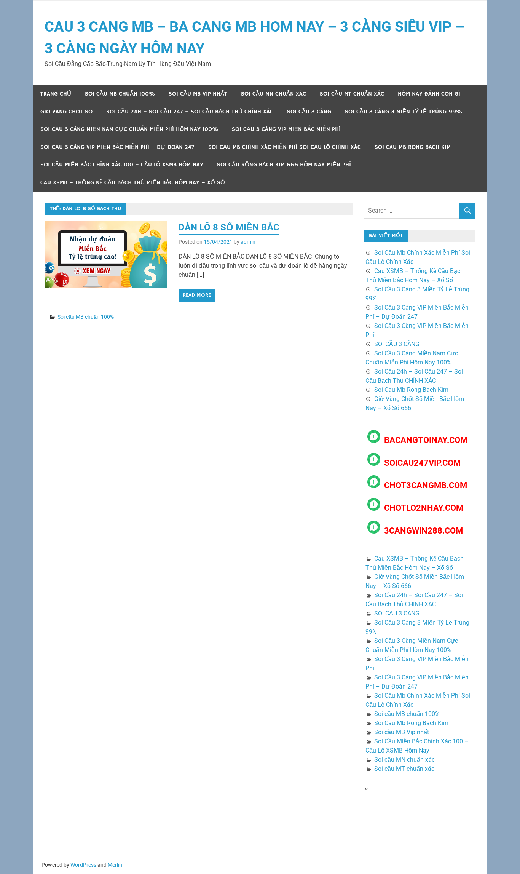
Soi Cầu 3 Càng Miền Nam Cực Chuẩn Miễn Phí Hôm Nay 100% (129, 129)
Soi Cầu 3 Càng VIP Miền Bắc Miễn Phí (286, 129)
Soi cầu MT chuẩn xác (352, 93)
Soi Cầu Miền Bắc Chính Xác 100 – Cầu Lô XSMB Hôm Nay (121, 164)
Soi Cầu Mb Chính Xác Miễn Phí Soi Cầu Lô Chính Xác (284, 147)
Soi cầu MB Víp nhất (198, 93)
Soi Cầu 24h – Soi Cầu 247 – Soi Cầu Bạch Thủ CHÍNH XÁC (189, 111)
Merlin (115, 865)
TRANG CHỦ (55, 93)
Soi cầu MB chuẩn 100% (120, 93)
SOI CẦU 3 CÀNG (309, 111)
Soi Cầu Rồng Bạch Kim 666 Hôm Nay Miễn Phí (284, 164)
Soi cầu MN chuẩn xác (273, 93)
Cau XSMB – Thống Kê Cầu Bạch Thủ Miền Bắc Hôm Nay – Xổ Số (132, 182)
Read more (197, 295)
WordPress (83, 865)
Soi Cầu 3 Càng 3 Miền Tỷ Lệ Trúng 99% (403, 111)
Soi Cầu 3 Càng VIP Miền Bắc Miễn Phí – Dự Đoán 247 (117, 147)
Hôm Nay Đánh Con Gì (429, 93)
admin (248, 242)
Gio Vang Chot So (66, 111)
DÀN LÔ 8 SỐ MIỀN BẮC (229, 227)
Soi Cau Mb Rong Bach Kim (413, 147)
